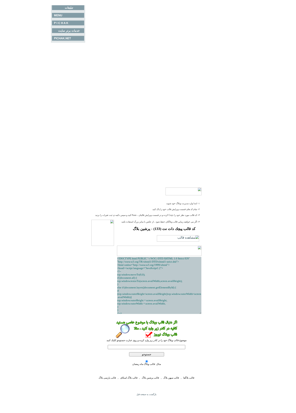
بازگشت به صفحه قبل (146, 394)
